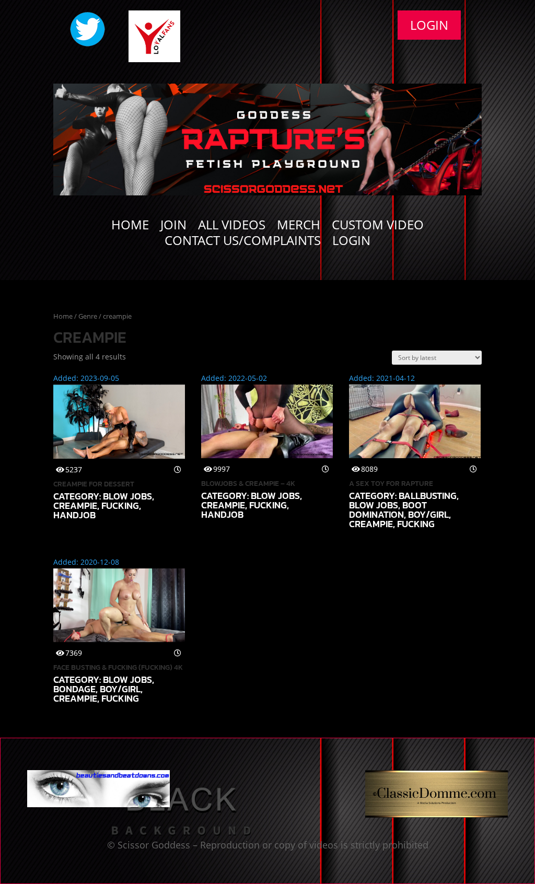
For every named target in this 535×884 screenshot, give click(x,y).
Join (173, 226)
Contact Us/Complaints (243, 242)
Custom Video (378, 226)
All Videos (231, 226)
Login (429, 24)
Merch (298, 226)
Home (130, 226)
